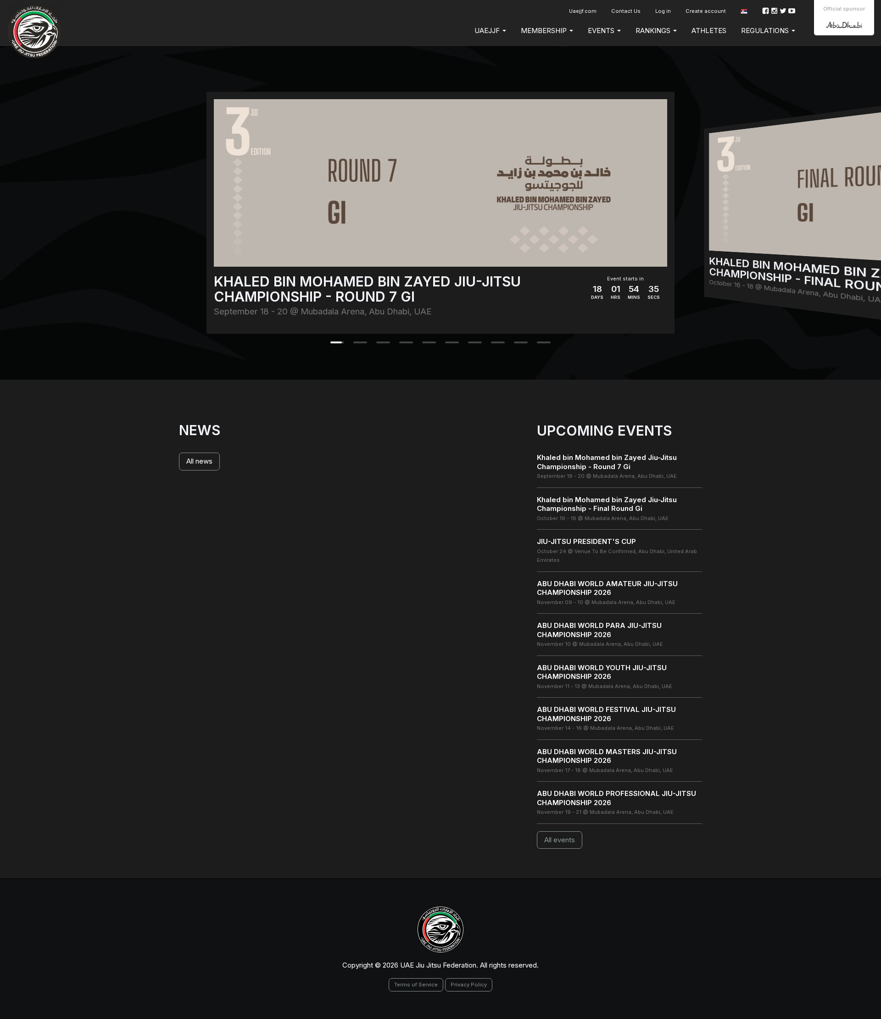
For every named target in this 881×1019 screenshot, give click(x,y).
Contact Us (626, 11)
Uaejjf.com (583, 11)
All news (199, 461)
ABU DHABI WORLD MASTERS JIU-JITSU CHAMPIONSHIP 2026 (607, 756)
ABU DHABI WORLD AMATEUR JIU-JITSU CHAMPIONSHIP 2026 (607, 588)
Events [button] (602, 30)
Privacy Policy (469, 984)
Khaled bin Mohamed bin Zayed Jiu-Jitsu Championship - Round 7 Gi (607, 462)
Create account (706, 11)
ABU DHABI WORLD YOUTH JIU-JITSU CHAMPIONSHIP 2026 (602, 672)
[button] (744, 11)
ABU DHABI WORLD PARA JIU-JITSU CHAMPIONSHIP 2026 (599, 630)
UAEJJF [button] (488, 30)
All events (559, 839)
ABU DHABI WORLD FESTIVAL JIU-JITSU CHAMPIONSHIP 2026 (606, 714)
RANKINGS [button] (654, 30)
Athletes (708, 30)
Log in (663, 11)
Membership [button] (545, 30)
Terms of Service (416, 984)
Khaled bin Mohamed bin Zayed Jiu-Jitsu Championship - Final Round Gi (607, 504)
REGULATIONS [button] (766, 30)
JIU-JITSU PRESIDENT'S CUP (586, 541)
